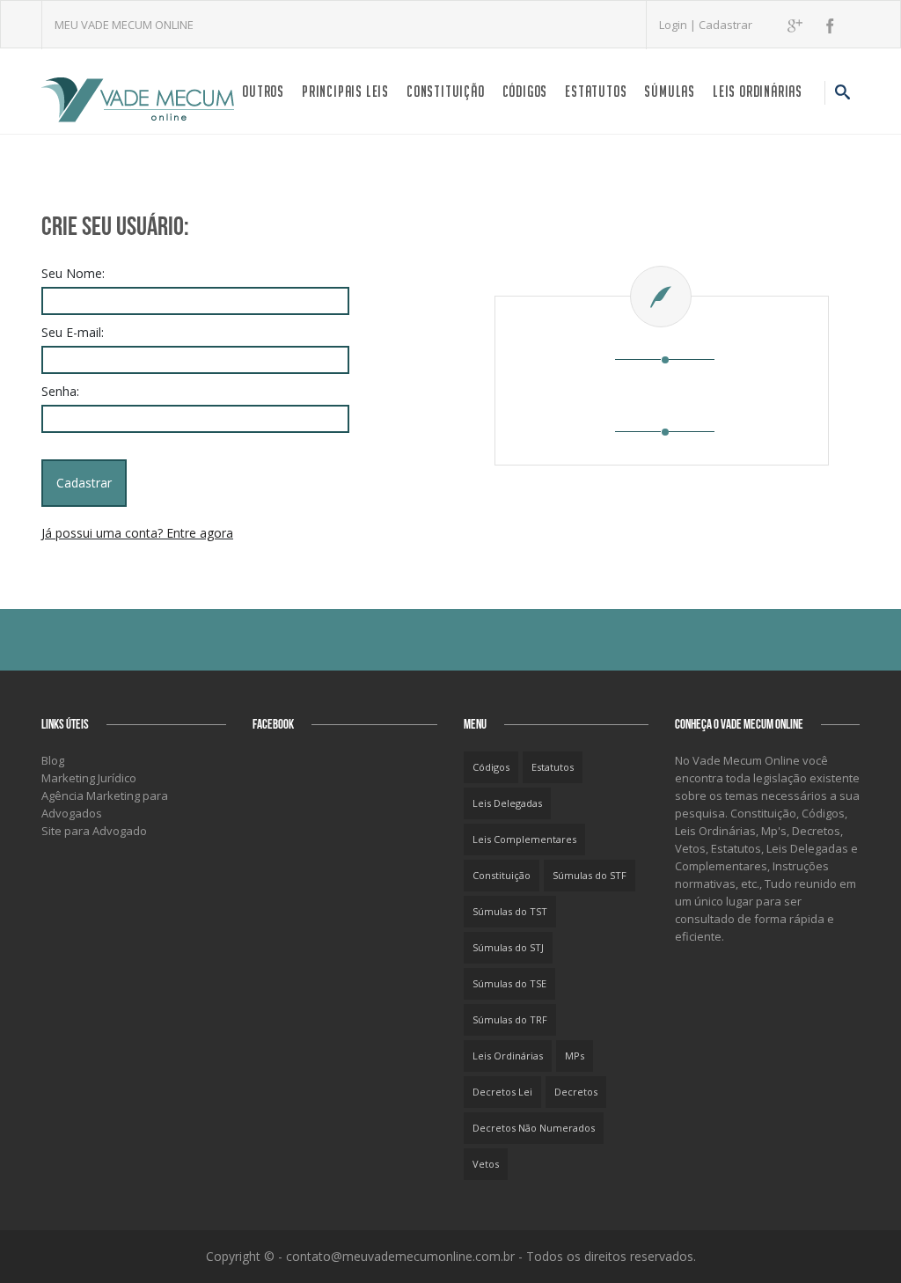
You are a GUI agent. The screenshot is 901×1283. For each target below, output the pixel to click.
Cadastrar (725, 25)
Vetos (485, 1163)
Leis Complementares (524, 839)
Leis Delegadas (507, 803)
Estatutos (595, 91)
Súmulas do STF (589, 875)
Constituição (446, 91)
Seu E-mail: (72, 332)
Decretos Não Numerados (533, 1127)
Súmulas (669, 91)
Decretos (575, 1091)
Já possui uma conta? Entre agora (137, 532)
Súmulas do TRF (509, 1019)
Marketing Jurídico (88, 778)
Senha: (60, 391)
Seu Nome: (73, 273)
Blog (52, 760)
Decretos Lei (502, 1091)
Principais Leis (345, 91)
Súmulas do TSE (509, 983)
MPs (574, 1055)
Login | (679, 25)
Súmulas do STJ (508, 947)
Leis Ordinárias (757, 91)
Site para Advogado (94, 831)
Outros (263, 91)
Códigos (525, 91)
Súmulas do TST (509, 911)
